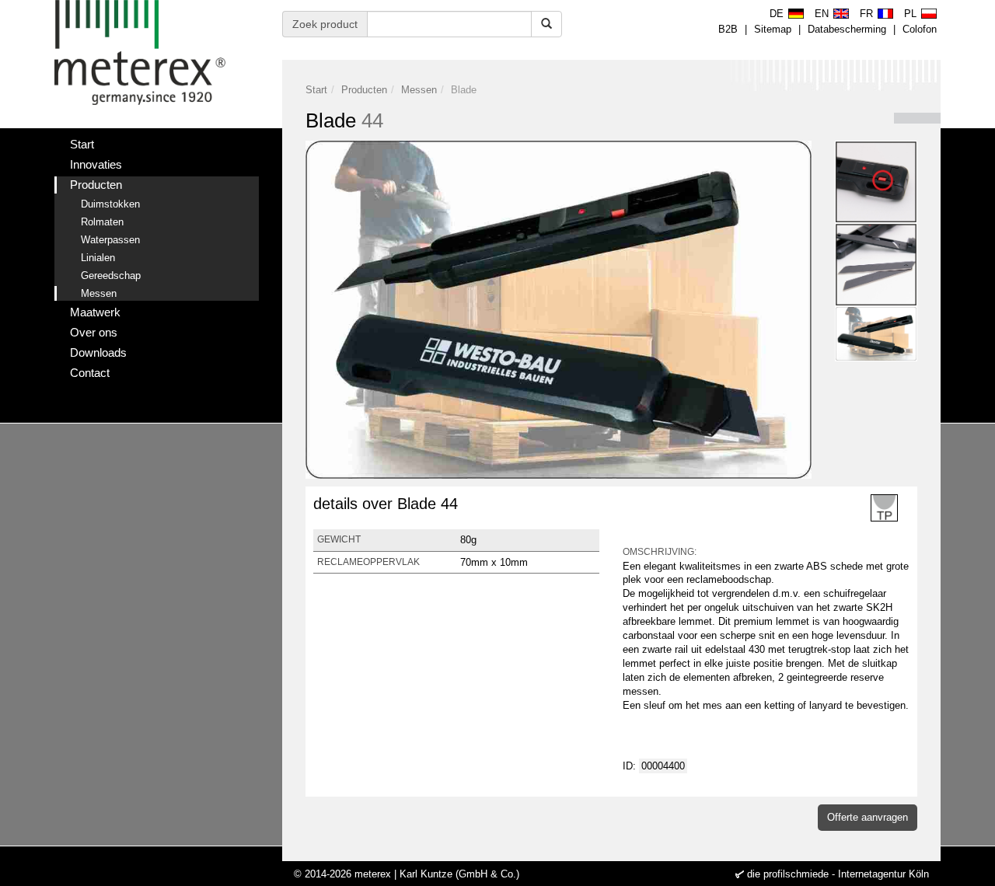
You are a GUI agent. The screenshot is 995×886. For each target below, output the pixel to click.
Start (316, 90)
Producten (364, 90)
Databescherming (847, 29)
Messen (419, 90)
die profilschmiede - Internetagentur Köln (838, 874)
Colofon (919, 29)
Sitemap (772, 29)
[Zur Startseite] (139, 52)
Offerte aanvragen (867, 817)
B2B (728, 29)
